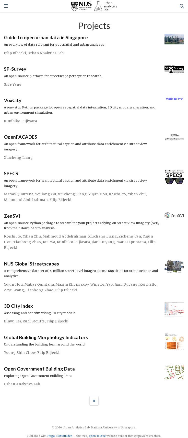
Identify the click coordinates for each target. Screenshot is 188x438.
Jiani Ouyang (103, 242)
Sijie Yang (13, 84)
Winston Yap (101, 284)
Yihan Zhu (137, 194)
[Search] (182, 6)
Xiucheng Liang (18, 157)
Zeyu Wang (14, 290)
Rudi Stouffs (34, 321)
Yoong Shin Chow (19, 352)
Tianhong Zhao (27, 242)
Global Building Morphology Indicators (46, 337)
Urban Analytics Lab (46, 53)
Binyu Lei (12, 321)
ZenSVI (12, 216)
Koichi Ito (117, 194)
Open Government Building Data (39, 369)
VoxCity (12, 100)
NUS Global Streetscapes (31, 263)
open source (97, 436)
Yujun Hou (97, 194)
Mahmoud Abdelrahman (26, 200)
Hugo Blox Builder (59, 436)
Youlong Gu (45, 194)
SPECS (11, 173)
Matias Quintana (18, 194)
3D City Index (18, 306)
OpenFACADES (20, 137)
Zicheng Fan (129, 236)
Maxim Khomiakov (72, 284)
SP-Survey (15, 69)
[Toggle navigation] (6, 6)
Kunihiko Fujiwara (20, 121)
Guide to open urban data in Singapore (46, 37)
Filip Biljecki (15, 53)
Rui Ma (49, 242)
